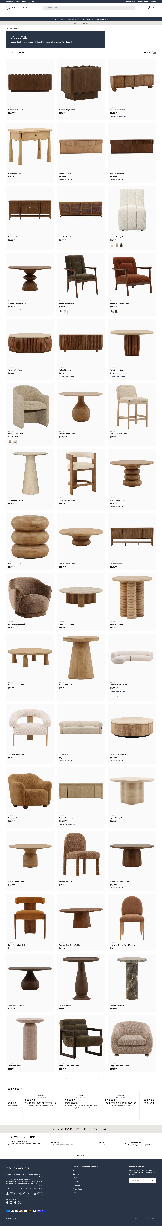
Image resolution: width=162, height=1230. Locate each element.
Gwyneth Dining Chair (17, 943)
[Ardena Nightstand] (30, 145)
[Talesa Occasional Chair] (132, 275)
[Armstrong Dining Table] (132, 853)
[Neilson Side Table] (81, 977)
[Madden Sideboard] (132, 81)
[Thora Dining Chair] (30, 405)
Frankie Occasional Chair (18, 753)
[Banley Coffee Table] (30, 656)
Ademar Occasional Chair (69, 1064)
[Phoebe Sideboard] (30, 208)
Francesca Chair (14, 816)
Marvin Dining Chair (118, 235)
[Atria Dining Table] (132, 342)
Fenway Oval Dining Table (69, 943)
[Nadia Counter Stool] (81, 472)
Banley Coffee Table (16, 683)
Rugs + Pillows (74, 14)
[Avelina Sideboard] (132, 145)
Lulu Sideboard (65, 235)
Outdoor (149, 14)
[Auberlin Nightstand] (81, 81)
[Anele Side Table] (30, 535)
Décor (93, 14)
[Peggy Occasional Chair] (132, 1037)
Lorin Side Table (14, 1064)
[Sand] (66, 310)
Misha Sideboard (65, 172)
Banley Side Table (66, 683)
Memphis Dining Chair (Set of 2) (122, 943)
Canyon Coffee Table (118, 753)
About (75, 1169)
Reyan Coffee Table (66, 623)
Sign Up (31, 2)
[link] (64, 1077)
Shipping (76, 1184)
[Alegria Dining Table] (30, 853)
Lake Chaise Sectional (118, 683)
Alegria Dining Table (16, 880)
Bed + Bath (108, 14)
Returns (76, 1180)
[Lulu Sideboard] (81, 208)
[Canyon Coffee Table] (132, 726)
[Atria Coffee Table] (30, 342)
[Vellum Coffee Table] (81, 535)
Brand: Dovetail (15, 26)
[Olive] (121, 244)
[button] (155, 8)
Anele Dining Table (117, 499)
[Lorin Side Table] (30, 1037)
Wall (58, 14)
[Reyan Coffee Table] (81, 596)
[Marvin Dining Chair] (132, 208)
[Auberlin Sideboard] (30, 81)
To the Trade (143, 2)
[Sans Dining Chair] (81, 853)
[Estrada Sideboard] (132, 535)
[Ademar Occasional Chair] (81, 1037)
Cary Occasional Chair (16, 623)
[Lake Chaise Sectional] (132, 656)
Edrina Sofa (63, 753)
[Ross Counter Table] (30, 472)
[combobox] (89, 8)
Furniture (26, 14)
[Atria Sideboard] (81, 342)
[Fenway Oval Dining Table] (81, 917)
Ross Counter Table (15, 499)
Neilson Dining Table (16, 1004)
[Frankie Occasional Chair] (30, 726)
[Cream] (15, 440)
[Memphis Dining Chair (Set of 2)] (132, 917)
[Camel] (117, 244)
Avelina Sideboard (117, 172)
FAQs (75, 1176)
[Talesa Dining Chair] (81, 275)
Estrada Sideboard (117, 562)
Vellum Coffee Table (67, 562)
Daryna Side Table (117, 1004)
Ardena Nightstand (15, 172)
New (11, 14)
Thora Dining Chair (15, 432)
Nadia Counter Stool (67, 499)
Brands (153, 2)
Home (8, 26)
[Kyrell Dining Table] (132, 789)
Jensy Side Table (116, 623)
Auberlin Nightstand (67, 108)
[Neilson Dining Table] (30, 977)
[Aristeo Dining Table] (81, 405)
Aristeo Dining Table (67, 432)
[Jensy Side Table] (132, 596)
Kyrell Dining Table (117, 816)
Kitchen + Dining (129, 14)
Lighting (43, 14)
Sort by (21, 51)
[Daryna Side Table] (132, 977)
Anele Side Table (14, 562)
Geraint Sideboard (66, 816)
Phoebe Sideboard (15, 235)
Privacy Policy (138, 1217)
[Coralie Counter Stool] (132, 405)
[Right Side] (117, 694)
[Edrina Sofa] (81, 726)
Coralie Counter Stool (118, 432)
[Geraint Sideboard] (81, 789)
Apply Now (105, 1127)
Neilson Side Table (66, 1004)
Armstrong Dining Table (119, 880)
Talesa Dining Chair (66, 302)
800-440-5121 (130, 2)
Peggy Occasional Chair (119, 1064)
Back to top (81, 1154)
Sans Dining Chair (66, 880)
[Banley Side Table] (81, 656)
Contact (76, 1172)
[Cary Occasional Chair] (30, 596)
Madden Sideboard (117, 108)
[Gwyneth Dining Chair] (30, 917)
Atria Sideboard (65, 369)
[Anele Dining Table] (132, 472)
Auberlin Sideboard (15, 108)
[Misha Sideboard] (81, 145)
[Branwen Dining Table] (30, 275)
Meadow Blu (13, 1217)
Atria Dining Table (117, 369)
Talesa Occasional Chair (119, 302)
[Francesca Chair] (30, 789)
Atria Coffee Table (15, 369)
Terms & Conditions (150, 1217)
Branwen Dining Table (17, 302)
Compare (146, 51)
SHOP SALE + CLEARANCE (81, 22)
